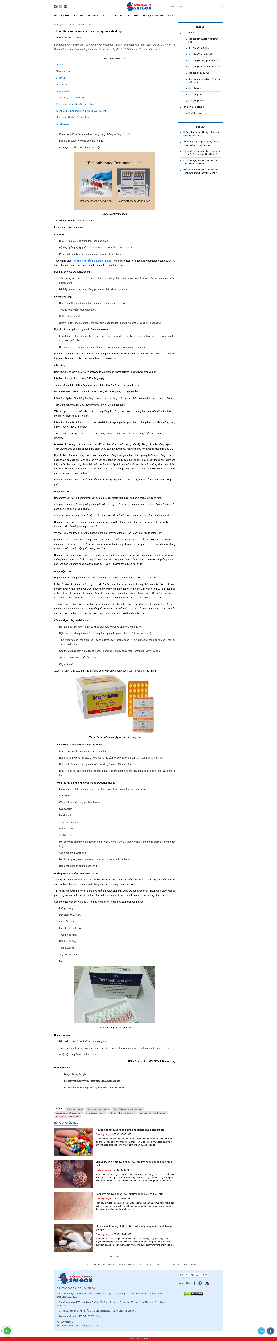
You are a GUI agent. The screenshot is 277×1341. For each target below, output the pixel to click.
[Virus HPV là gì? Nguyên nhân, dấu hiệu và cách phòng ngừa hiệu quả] (73, 1173)
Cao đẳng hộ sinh (196, 100)
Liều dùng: (60, 78)
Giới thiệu (65, 16)
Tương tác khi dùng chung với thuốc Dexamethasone (81, 111)
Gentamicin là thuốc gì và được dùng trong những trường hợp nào (94, 134)
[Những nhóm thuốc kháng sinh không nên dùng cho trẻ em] (73, 1141)
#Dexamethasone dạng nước (153, 1113)
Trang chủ (60, 24)
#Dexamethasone (75, 1109)
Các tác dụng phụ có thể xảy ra (70, 97)
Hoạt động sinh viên (197, 113)
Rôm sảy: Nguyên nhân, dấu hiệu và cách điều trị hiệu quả (129, 1193)
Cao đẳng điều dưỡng (198, 73)
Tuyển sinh (78, 16)
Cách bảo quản (63, 124)
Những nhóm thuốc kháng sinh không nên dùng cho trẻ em (130, 1129)
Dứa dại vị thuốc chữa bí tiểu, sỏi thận (79, 147)
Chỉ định (59, 64)
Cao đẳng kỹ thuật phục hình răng (204, 60)
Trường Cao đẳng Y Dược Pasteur (92, 260)
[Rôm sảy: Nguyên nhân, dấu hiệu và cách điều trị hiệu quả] (73, 1206)
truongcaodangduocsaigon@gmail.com (79, 1325)
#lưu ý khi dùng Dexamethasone (128, 1109)
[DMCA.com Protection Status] (193, 1293)
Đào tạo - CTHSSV (95, 16)
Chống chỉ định (63, 71)
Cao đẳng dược (195, 88)
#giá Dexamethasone (96, 1113)
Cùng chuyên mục (66, 1122)
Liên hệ (183, 1275)
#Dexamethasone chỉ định (68, 1117)
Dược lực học (62, 84)
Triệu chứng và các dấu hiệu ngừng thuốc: (75, 104)
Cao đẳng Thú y (195, 94)
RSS (205, 1275)
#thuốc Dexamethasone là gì (69, 1113)
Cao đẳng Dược (81, 879)
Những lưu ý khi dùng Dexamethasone (74, 117)
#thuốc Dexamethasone (98, 1109)
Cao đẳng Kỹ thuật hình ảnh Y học (204, 66)
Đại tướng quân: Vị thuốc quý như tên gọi (81, 140)
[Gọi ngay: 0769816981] (8, 1332)
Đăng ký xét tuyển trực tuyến (123, 16)
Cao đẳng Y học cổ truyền (200, 54)
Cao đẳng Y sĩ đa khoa (199, 48)
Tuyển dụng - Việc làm (152, 16)
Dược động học (63, 91)
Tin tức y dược (85, 24)
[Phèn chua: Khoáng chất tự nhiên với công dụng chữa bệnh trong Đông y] (73, 1238)
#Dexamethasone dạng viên (123, 1113)
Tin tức (170, 16)
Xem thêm (115, 1256)
